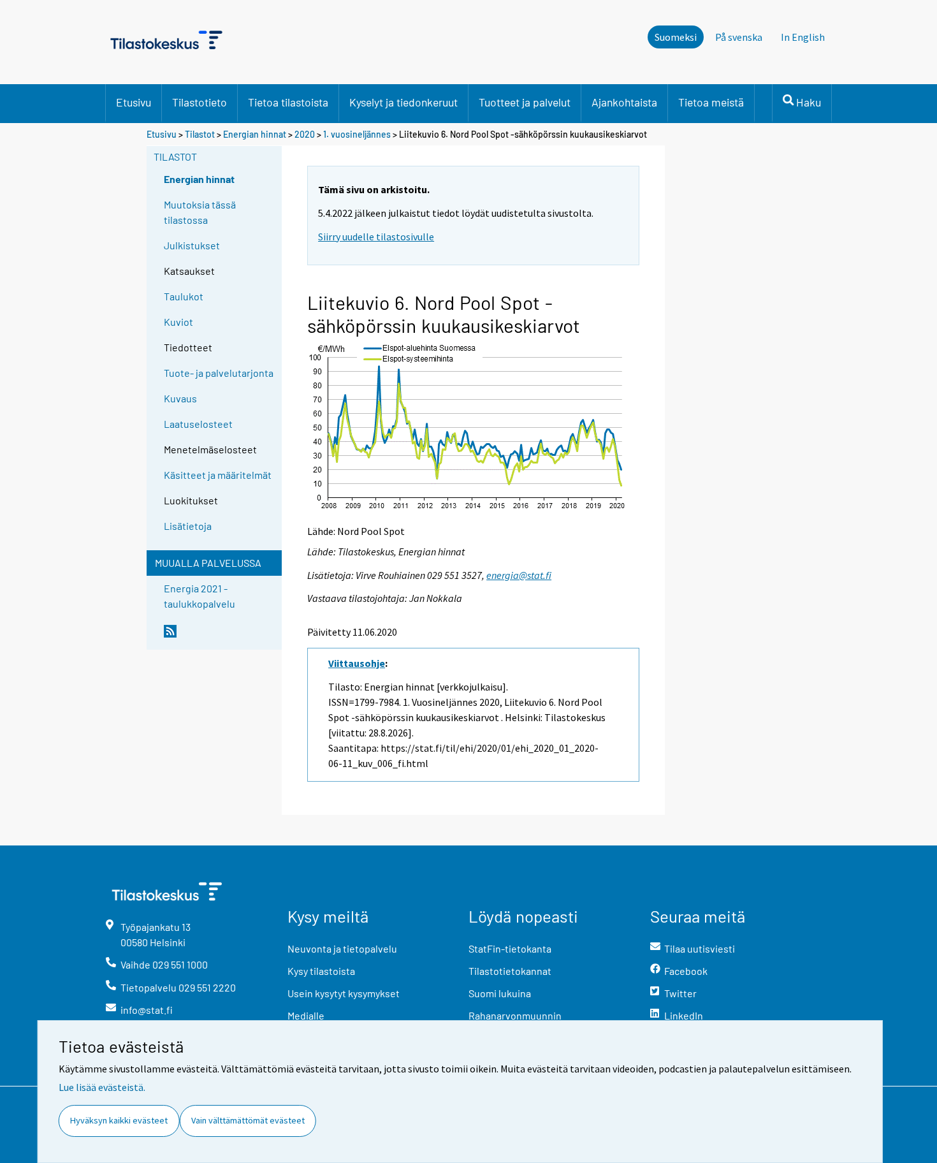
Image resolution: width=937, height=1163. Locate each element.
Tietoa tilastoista (288, 102)
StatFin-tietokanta (509, 948)
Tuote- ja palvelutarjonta (218, 373)
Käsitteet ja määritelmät (218, 475)
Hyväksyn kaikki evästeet (119, 1120)
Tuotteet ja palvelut (524, 102)
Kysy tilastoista (321, 971)
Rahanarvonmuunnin (515, 1015)
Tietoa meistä (711, 102)
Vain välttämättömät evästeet (248, 1120)
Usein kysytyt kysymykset (343, 993)
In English (803, 37)
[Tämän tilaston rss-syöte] (220, 636)
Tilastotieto (199, 102)
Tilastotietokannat (509, 971)
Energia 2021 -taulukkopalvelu (199, 596)
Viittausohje (356, 663)
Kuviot (178, 322)
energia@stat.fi (518, 575)
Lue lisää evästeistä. (102, 1087)
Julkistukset (192, 245)
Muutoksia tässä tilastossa (200, 212)
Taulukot (183, 296)
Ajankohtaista (624, 102)
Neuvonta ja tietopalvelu (342, 948)
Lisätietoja (188, 526)
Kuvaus (180, 398)
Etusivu (133, 102)
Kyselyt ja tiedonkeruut (403, 102)
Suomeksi (676, 37)
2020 (304, 134)
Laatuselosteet (198, 424)
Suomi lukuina (499, 993)
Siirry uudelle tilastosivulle (376, 236)
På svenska (738, 37)
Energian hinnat (254, 134)
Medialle (305, 1015)
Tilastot (200, 134)
